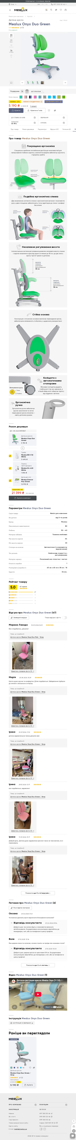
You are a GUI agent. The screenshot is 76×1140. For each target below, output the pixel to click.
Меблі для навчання (16, 16)
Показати (37, 893)
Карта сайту (13, 1126)
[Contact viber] (51, 1116)
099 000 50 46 (44, 1120)
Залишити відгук (20, 618)
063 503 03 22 (50, 1123)
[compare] (56, 10)
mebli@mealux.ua (20, 1129)
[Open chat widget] (72, 1136)
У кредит (33, 106)
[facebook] (41, 1129)
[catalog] (47, 10)
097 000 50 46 (59, 4)
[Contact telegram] (51, 1113)
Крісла (30, 16)
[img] (22, 1053)
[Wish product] (49, 110)
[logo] (20, 9)
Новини (11, 1113)
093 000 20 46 (44, 1116)
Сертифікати (13, 1120)
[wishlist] (61, 10)
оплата (43, 123)
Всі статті (12, 1116)
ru (47, 4)
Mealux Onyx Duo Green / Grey (20, 1074)
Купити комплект (24, 498)
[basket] (65, 10)
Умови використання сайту (18, 1123)
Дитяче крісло (27, 637)
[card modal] (11, 83)
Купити (17, 110)
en (43, 4)
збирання (44, 117)
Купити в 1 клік (36, 110)
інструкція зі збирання (22, 1023)
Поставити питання (21, 908)
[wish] (30, 1067)
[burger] (10, 10)
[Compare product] (55, 110)
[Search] (51, 10)
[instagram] (44, 1129)
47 (21, 28)
